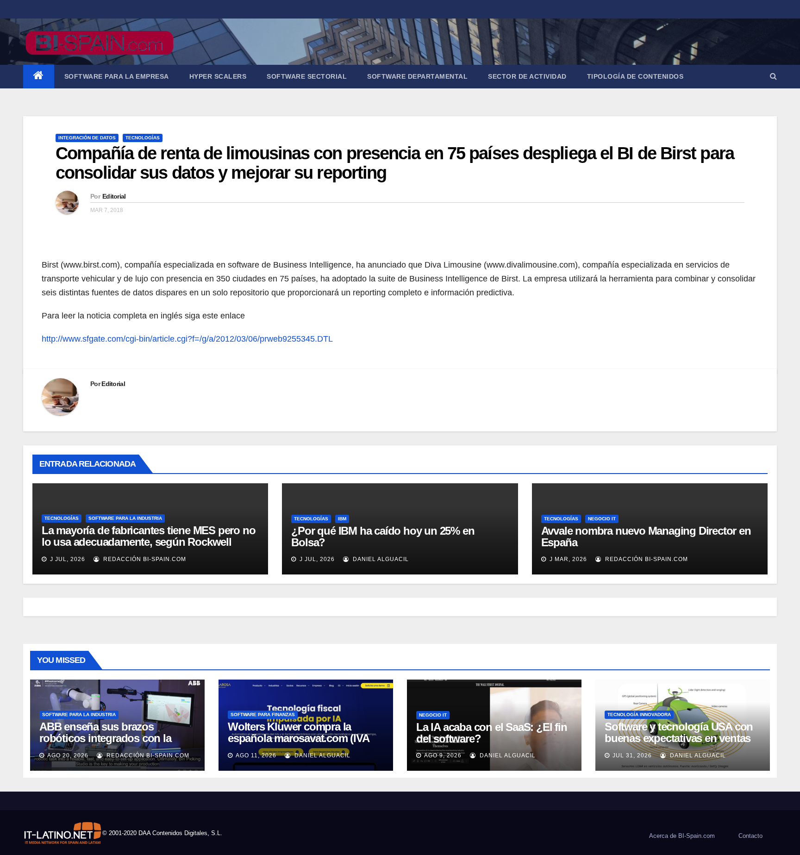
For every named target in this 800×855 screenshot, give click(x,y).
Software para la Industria (125, 518)
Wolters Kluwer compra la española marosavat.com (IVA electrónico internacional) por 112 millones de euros (298, 744)
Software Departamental (417, 76)
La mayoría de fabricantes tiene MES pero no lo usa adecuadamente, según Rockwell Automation (148, 542)
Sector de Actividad (527, 76)
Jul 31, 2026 (632, 755)
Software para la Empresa (116, 76)
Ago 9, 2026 (443, 755)
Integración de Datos (87, 137)
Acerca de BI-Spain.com (682, 835)
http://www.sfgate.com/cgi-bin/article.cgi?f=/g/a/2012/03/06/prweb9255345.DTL (187, 338)
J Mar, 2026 (567, 559)
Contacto (750, 835)
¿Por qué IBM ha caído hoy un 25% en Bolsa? (382, 536)
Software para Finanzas (263, 714)
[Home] (38, 76)
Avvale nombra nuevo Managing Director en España (646, 536)
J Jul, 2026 (66, 559)
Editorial (114, 196)
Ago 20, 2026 (67, 755)
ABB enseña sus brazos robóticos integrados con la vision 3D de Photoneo (105, 738)
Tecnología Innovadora (639, 714)
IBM (342, 518)
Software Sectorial (307, 76)
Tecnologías (142, 137)
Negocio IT (602, 518)
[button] (773, 76)
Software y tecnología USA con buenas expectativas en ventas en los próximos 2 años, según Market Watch (679, 744)
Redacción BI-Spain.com (143, 559)
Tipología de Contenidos (635, 76)
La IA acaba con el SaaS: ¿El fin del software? (491, 733)
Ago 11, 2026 (256, 755)
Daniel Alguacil (380, 559)
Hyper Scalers (218, 76)
